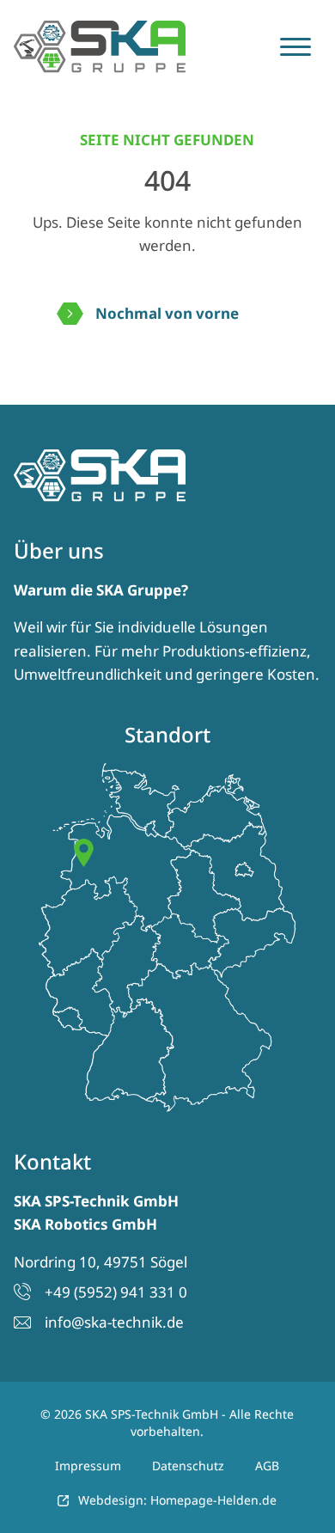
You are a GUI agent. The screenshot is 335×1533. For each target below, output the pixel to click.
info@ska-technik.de (114, 1322)
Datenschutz (188, 1465)
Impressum (88, 1465)
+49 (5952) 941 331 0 (116, 1292)
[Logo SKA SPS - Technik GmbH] (100, 47)
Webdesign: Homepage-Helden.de (177, 1500)
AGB (267, 1465)
